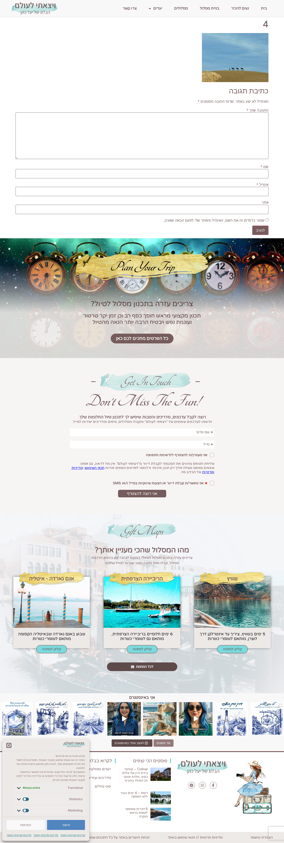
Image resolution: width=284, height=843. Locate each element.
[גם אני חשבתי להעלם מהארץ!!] (124, 719)
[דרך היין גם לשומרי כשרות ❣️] (231, 719)
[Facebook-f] (213, 785)
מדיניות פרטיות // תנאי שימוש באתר (195, 837)
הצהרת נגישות (262, 837)
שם (264, 166)
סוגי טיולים (103, 786)
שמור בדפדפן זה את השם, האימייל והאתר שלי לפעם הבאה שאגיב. (214, 220)
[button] (9, 745)
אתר (265, 202)
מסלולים (181, 8)
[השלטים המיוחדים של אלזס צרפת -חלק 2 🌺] (267, 719)
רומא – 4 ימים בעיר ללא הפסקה (134, 795)
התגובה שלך (257, 110)
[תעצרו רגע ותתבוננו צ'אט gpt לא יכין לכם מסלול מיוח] (52, 719)
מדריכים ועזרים (99, 778)
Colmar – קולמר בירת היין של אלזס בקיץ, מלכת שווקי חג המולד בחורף (135, 774)
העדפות (25, 825)
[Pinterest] (191, 785)
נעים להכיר (240, 8)
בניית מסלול (209, 8)
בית (264, 8)
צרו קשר (130, 8)
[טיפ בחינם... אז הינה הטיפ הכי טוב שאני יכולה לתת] (195, 719)
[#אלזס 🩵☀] (17, 719)
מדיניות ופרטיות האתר (72, 835)
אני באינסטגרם (142, 697)
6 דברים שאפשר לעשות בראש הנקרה (136, 812)
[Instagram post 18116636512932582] (88, 719)
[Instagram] (202, 785)
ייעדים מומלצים (99, 769)
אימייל (262, 184)
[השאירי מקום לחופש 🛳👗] (160, 719)
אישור (66, 825)
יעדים (157, 8)
